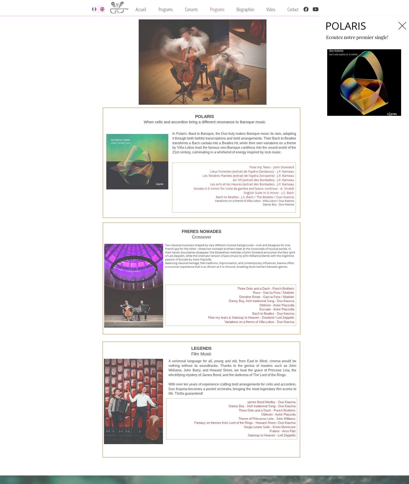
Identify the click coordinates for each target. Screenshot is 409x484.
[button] (402, 25)
